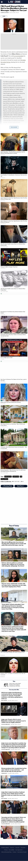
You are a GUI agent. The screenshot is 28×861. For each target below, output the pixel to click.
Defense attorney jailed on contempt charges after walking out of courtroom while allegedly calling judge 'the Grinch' (13, 564)
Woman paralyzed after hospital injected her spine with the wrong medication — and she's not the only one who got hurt (14, 770)
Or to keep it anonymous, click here (14, 685)
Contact (14, 852)
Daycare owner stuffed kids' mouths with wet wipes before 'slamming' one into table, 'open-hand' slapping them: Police (14, 585)
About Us (12, 847)
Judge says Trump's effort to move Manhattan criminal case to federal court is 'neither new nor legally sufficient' (13, 721)
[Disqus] (14, 506)
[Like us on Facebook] (14, 481)
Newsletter (23, 847)
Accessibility (11, 849)
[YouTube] (12, 481)
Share (4, 16)
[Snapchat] (21, 481)
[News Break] (22, 481)
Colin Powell (16, 476)
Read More (14, 127)
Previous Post (8, 486)
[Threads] (18, 481)
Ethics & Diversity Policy (6, 852)
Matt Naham (4, 700)
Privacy (5, 849)
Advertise (17, 847)
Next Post (20, 486)
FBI (21, 476)
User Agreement (18, 849)
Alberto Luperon (5, 12)
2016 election (8, 476)
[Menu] (2, 2)
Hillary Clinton (4, 479)
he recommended (18, 56)
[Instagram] (17, 481)
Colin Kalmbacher (5, 724)
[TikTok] (15, 481)
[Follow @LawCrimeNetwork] (20, 481)
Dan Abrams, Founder (22, 852)
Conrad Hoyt (4, 773)
